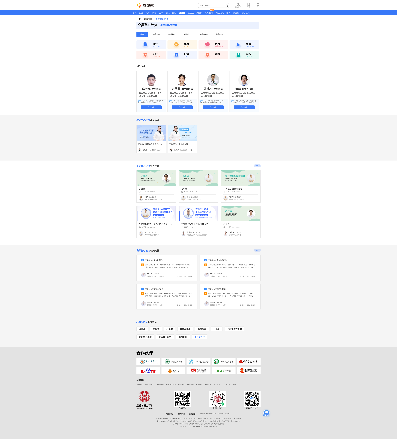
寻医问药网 (160, 384)
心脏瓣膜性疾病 (234, 329)
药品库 (236, 13)
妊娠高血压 (185, 329)
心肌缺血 (183, 337)
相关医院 (220, 34)
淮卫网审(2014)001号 (162, 418)
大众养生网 (226, 384)
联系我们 (192, 414)
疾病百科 (148, 19)
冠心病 (156, 329)
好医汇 (235, 384)
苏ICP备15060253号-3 (164, 421)
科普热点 (172, 34)
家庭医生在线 (171, 384)
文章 (161, 13)
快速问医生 (149, 384)
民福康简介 (170, 414)
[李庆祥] (151, 80)
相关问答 (204, 34)
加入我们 (181, 414)
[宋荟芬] (182, 80)
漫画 (174, 13)
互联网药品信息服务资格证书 (231, 418)
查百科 (182, 13)
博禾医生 (199, 384)
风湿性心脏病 (145, 337)
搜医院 (199, 13)
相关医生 (156, 34)
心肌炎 (217, 329)
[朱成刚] (213, 80)
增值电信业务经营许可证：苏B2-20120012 (226, 421)
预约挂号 (209, 13)
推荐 (148, 13)
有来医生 (139, 384)
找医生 (191, 13)
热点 (141, 13)
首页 (135, 13)
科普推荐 (188, 34)
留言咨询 (246, 13)
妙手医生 (181, 384)
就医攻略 (220, 13)
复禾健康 (216, 384)
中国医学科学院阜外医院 (212, 93)
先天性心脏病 (165, 337)
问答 (154, 13)
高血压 (142, 329)
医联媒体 (208, 384)
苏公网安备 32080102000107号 (179, 418)
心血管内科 (142, 322)
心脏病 (169, 329)
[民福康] (144, 399)
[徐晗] (244, 80)
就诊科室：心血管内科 (169, 25)
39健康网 (190, 384)
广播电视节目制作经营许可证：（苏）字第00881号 (205, 418)
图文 (168, 13)
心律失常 (202, 329)
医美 (228, 13)
